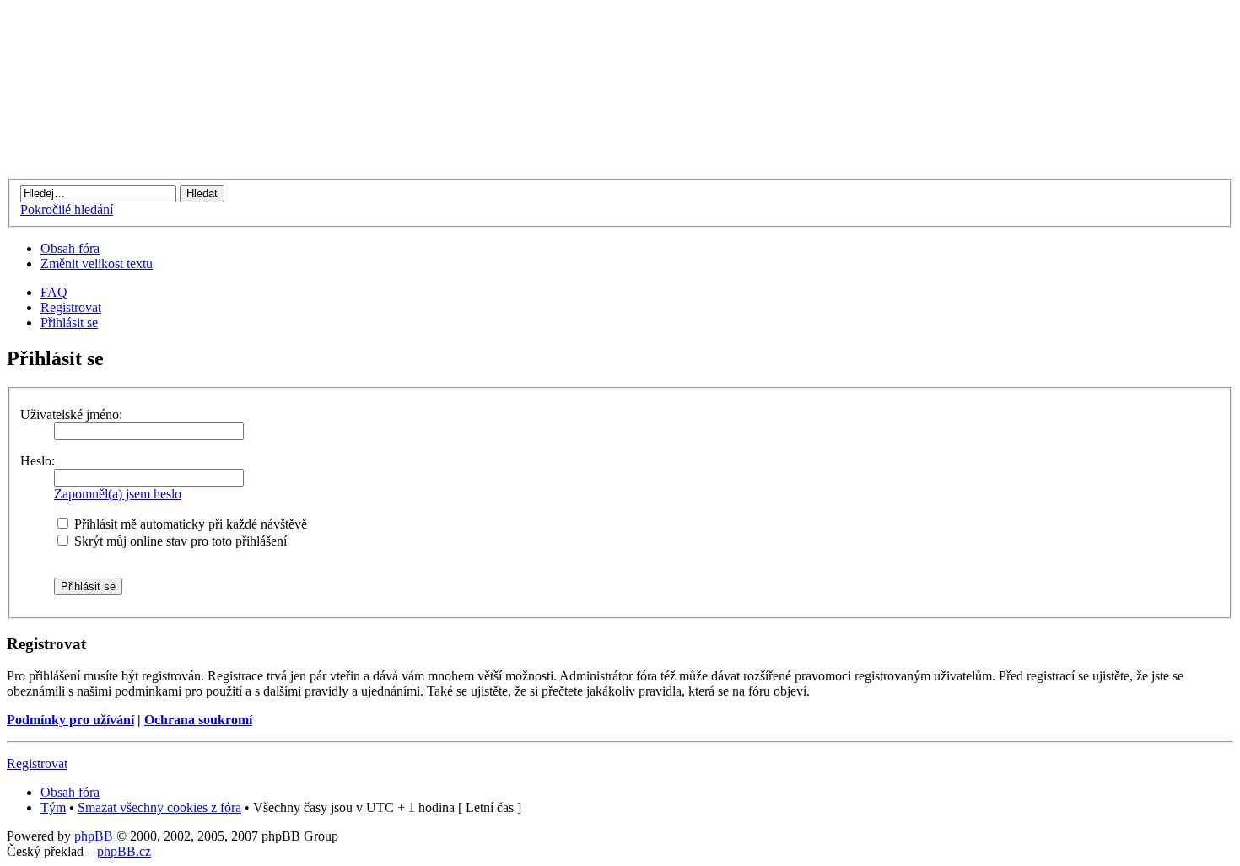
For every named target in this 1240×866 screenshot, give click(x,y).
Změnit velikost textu (96, 263)
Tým (53, 807)
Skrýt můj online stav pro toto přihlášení (179, 541)
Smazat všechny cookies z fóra (159, 807)
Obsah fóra (70, 248)
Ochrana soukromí (198, 720)
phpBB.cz (124, 851)
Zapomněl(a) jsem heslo (117, 494)
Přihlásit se (69, 322)
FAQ (53, 292)
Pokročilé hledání (66, 209)
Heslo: (37, 461)
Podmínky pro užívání (70, 720)
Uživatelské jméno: (71, 414)
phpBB (93, 836)
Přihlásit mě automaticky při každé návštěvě (189, 524)
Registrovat (70, 307)
